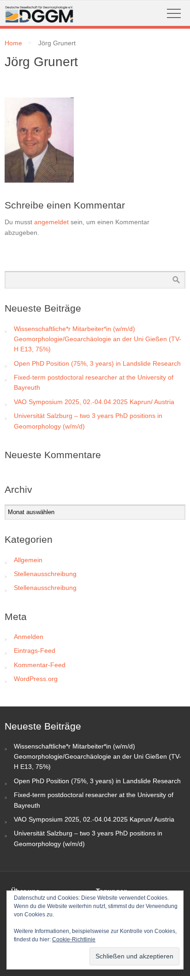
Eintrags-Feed (34, 650)
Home (13, 43)
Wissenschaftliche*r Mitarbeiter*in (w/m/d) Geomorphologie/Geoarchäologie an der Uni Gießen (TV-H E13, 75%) (97, 339)
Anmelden (28, 636)
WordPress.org (36, 678)
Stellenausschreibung (45, 573)
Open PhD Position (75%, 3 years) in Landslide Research (97, 363)
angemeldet (51, 222)
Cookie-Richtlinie (73, 939)
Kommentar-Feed (39, 665)
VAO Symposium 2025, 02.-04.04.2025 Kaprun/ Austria (94, 401)
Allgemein (28, 560)
